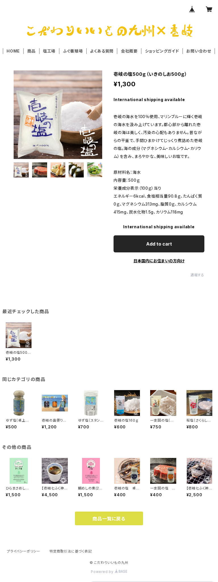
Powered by (103, 572)
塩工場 (49, 51)
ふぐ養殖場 (73, 51)
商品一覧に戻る (109, 519)
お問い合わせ (198, 51)
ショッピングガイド (162, 51)
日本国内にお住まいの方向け (159, 260)
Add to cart (159, 244)
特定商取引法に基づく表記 (70, 551)
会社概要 (129, 51)
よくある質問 (102, 51)
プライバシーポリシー (23, 551)
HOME (13, 51)
